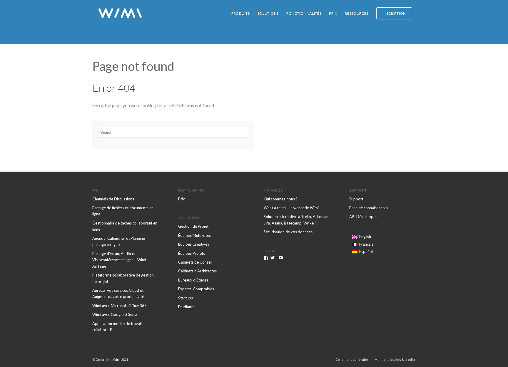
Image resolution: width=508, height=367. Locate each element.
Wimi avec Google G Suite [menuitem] (114, 314)
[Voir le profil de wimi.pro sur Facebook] (266, 257)
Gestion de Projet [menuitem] (193, 226)
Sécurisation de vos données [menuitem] (288, 231)
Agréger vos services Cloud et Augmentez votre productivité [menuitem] (118, 293)
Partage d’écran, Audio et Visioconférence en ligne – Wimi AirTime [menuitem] (119, 260)
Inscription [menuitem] (394, 13)
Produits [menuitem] (240, 13)
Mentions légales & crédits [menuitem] (395, 359)
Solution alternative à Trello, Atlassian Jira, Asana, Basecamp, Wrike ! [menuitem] (296, 219)
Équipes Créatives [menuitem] (193, 244)
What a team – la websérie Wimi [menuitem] (291, 207)
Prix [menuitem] (333, 13)
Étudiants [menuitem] (186, 306)
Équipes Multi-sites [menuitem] (194, 235)
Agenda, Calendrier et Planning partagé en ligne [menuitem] (118, 241)
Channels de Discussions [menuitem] (113, 199)
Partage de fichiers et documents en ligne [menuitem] (122, 210)
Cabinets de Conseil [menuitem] (195, 262)
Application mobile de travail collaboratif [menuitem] (117, 326)
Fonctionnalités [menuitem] (304, 13)
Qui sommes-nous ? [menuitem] (281, 199)
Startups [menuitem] (185, 298)
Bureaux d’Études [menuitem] (193, 280)
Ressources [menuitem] (356, 13)
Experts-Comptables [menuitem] (196, 288)
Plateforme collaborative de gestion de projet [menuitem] (123, 278)
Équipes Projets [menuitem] (191, 253)
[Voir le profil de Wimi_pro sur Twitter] (272, 257)
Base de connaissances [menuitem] (368, 207)
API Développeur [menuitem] (364, 216)
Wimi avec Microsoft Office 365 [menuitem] (119, 305)
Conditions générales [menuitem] (352, 359)
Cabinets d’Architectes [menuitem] (197, 271)
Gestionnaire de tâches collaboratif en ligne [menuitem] (124, 226)
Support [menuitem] (356, 199)
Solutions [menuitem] (268, 13)
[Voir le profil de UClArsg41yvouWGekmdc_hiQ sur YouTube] (280, 257)
